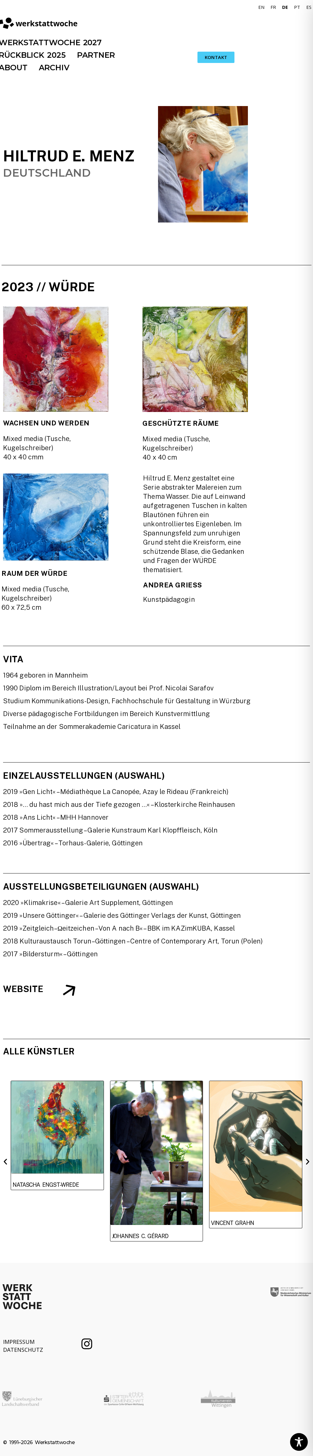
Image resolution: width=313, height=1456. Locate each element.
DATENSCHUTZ (23, 1349)
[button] (5, 1162)
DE (285, 7)
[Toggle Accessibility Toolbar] (298, 1441)
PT (297, 7)
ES (308, 7)
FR (273, 7)
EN (261, 7)
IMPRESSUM (19, 1341)
